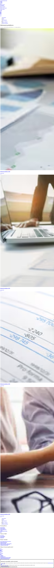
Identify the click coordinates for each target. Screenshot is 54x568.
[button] (27, 5)
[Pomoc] (27, 14)
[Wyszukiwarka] (27, 15)
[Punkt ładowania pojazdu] (27, 12)
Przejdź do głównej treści (3, 0)
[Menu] (27, 16)
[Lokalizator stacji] (27, 11)
